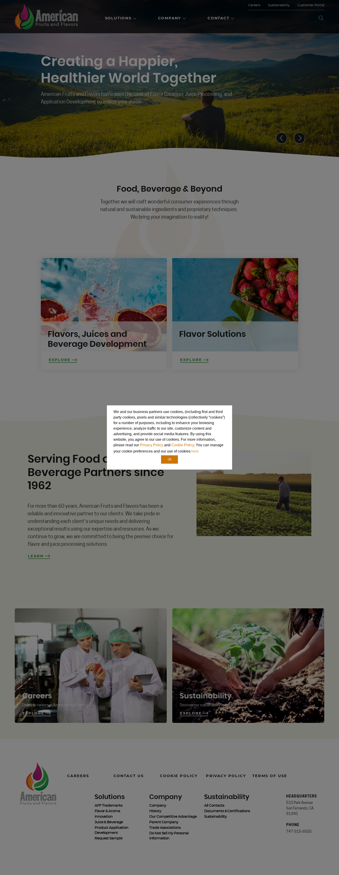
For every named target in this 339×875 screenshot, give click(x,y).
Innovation (104, 816)
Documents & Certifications (227, 811)
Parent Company (163, 822)
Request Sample (108, 838)
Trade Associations (164, 828)
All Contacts (214, 805)
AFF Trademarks (108, 805)
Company (157, 805)
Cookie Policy (182, 445)
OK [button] (170, 459)
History (155, 811)
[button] (202, 452)
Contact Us (128, 776)
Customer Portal (310, 5)
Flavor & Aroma (107, 811)
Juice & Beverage (109, 822)
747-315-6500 (299, 831)
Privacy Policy (151, 445)
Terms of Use (269, 776)
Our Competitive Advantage (173, 816)
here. (195, 451)
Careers (254, 5)
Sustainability (279, 5)
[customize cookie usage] (205, 452)
